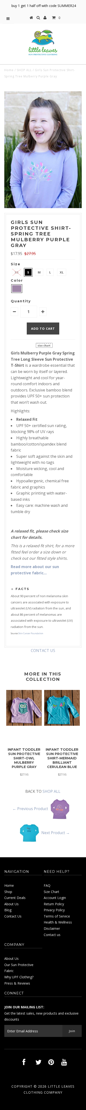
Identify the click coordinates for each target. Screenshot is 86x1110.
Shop (8, 891)
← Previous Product (30, 808)
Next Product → (55, 832)
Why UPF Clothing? (18, 977)
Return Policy (54, 904)
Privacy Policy (54, 910)
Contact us (52, 934)
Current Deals (15, 897)
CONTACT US (43, 650)
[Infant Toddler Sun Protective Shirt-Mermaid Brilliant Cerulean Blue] (62, 724)
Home (9, 70)
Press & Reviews (17, 983)
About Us (11, 904)
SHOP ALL (24, 70)
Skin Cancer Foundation (30, 633)
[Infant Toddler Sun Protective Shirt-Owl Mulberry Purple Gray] (24, 724)
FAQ (47, 885)
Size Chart (51, 891)
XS (17, 272)
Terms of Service (57, 916)
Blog (7, 910)
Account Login (55, 897)
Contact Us (13, 916)
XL (62, 272)
